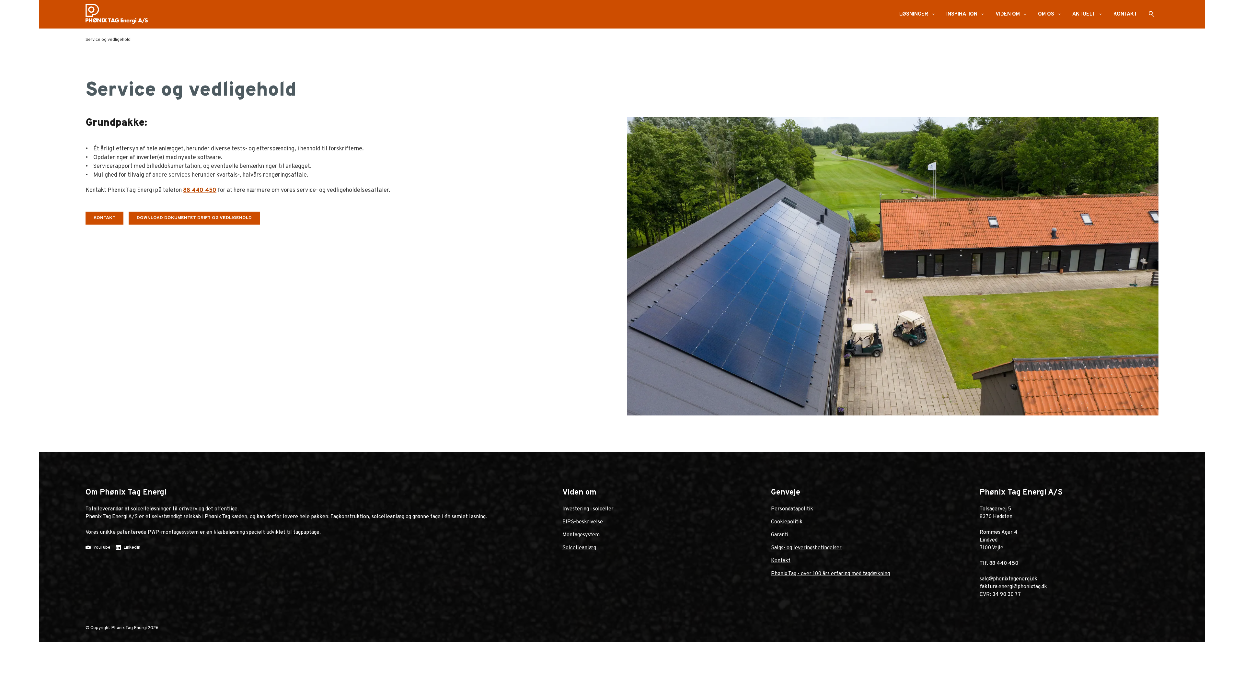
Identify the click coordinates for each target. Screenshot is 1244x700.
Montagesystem (581, 535)
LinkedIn (131, 547)
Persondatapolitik (792, 509)
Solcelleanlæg (579, 548)
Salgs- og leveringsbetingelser (806, 548)
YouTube (101, 547)
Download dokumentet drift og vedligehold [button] (194, 218)
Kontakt (780, 561)
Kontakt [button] (104, 218)
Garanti (779, 535)
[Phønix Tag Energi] (119, 14)
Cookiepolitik (786, 522)
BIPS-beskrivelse (582, 522)
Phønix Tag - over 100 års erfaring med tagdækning (830, 574)
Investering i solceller (588, 509)
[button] (933, 14)
